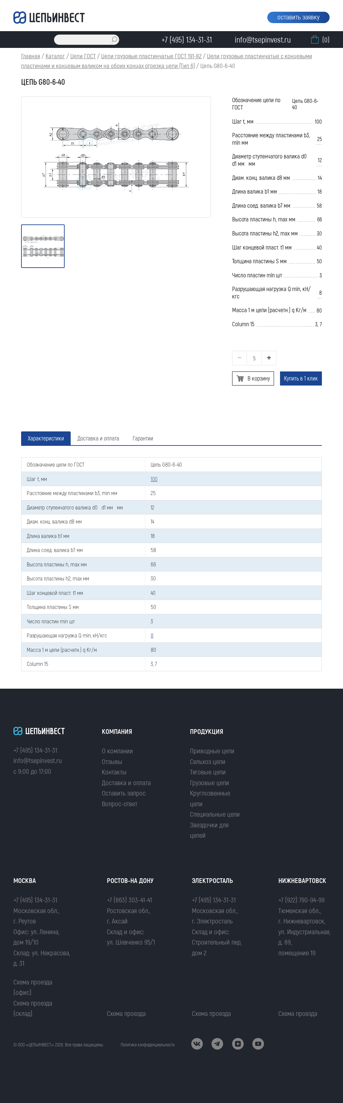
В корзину (259, 378)
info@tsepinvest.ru (37, 760)
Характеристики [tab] (46, 438)
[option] (116, 157)
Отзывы (112, 761)
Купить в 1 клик (301, 378)
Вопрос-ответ (119, 803)
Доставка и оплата (126, 782)
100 (154, 478)
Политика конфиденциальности (148, 1044)
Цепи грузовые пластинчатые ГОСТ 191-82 (151, 56)
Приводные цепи (212, 750)
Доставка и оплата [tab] (98, 438)
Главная (30, 56)
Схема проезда (126, 1013)
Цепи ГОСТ (83, 56)
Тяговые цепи (208, 771)
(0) (326, 39)
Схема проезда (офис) (32, 986)
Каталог (55, 56)
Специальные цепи (215, 814)
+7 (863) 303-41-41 (129, 899)
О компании (117, 750)
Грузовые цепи (209, 782)
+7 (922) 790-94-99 (301, 899)
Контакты (114, 771)
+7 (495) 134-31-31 (35, 750)
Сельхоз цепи (207, 761)
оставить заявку (298, 16)
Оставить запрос (124, 792)
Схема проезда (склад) (32, 1008)
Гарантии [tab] (143, 438)
